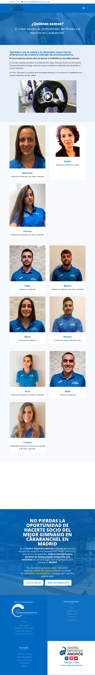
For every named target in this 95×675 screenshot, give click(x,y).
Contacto (72, 617)
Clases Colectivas (24, 660)
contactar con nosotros (37, 573)
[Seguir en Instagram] (71, 658)
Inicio (72, 608)
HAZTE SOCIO (33, 582)
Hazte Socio (72, 614)
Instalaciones (72, 611)
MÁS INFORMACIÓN (58, 582)
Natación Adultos (24, 657)
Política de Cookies (24, 631)
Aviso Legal (24, 625)
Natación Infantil (24, 654)
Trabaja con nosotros (23, 634)
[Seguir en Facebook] (66, 658)
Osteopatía (24, 663)
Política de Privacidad (24, 628)
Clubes (24, 666)
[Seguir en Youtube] (76, 658)
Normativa (72, 620)
